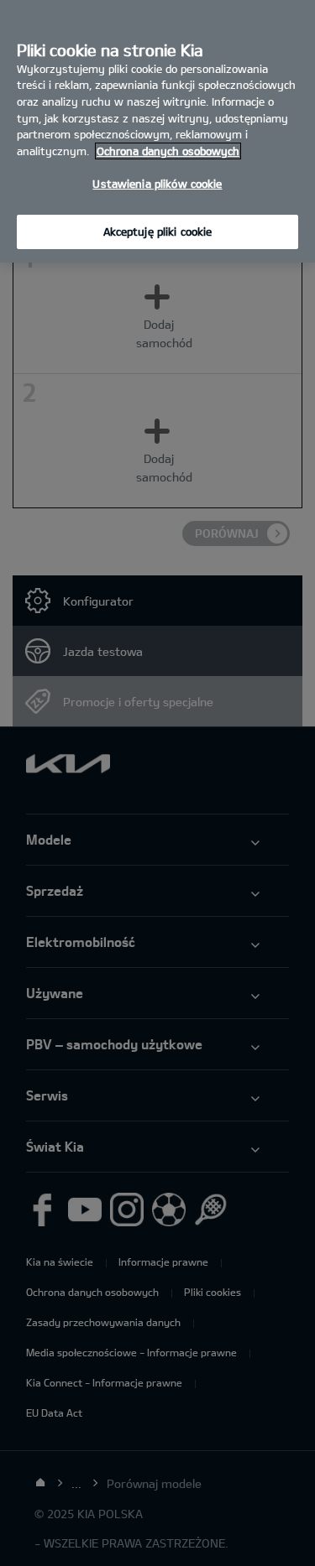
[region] (157, 131)
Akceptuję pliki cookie (158, 231)
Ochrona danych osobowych (168, 151)
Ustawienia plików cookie (157, 183)
